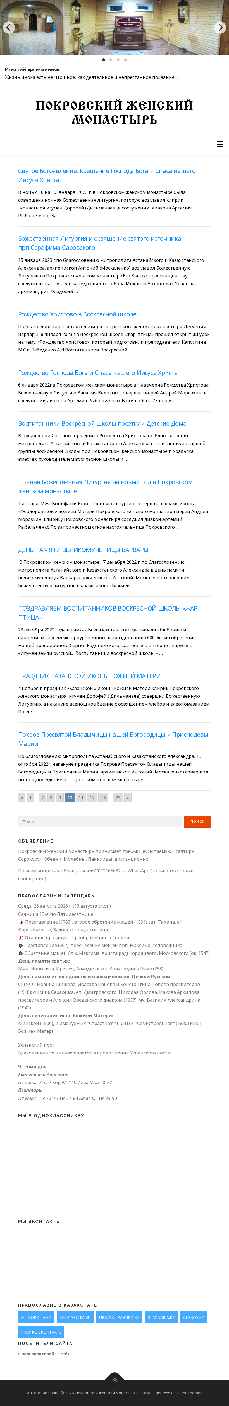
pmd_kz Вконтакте (41, 1332)
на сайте (45, 1353)
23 (118, 797)
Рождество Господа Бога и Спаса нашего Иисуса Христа (98, 372)
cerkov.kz (193, 1317)
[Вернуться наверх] (115, 1380)
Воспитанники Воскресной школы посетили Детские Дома (102, 423)
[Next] (220, 27)
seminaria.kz (161, 1317)
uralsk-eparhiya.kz (119, 1317)
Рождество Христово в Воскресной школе (77, 314)
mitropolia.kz (36, 1317)
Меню (220, 144)
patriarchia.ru (75, 1317)
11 (81, 797)
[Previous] (9, 27)
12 (92, 797)
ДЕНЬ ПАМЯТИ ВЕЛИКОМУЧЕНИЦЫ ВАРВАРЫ (83, 549)
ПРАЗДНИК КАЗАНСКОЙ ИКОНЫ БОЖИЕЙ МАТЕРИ (89, 676)
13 (103, 797)
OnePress (161, 1392)
